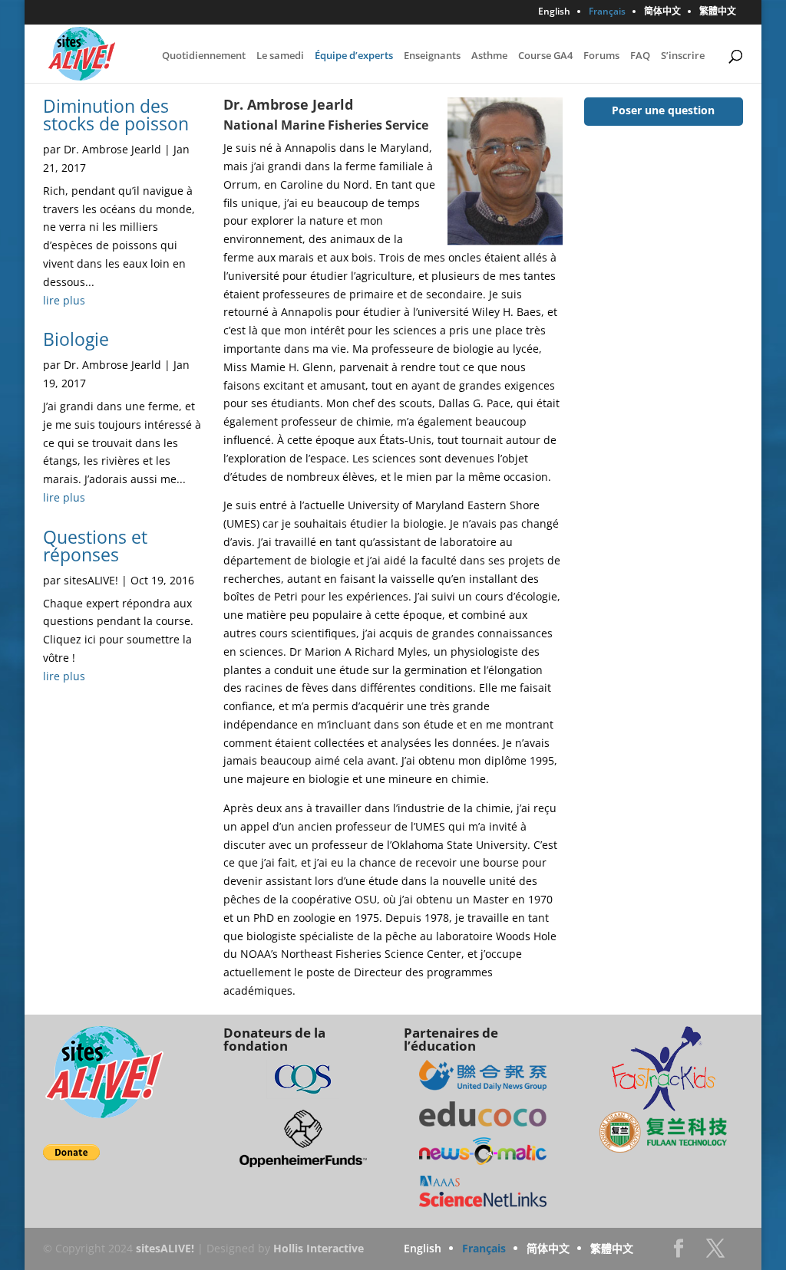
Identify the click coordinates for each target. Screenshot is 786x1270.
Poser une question (663, 110)
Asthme (489, 56)
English (554, 12)
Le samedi (280, 56)
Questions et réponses (95, 546)
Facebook (678, 1252)
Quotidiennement (204, 56)
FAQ (640, 56)
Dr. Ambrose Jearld (112, 149)
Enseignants (432, 56)
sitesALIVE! (91, 580)
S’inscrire (683, 56)
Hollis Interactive (318, 1248)
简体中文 (662, 12)
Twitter (715, 1252)
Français (607, 12)
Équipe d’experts (354, 56)
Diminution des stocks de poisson (116, 115)
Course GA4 (545, 56)
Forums (601, 56)
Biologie (76, 339)
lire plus (64, 300)
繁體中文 (717, 12)
